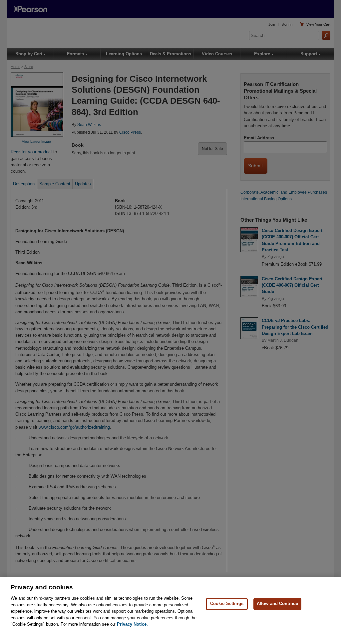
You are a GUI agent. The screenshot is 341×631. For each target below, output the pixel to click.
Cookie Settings (226, 603)
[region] (170, 604)
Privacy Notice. (132, 624)
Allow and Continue (277, 603)
